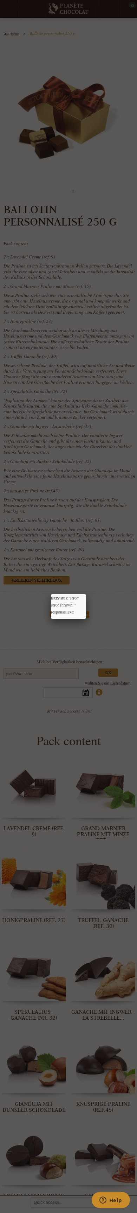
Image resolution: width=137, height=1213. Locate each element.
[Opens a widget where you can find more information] (110, 1200)
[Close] (86, 594)
